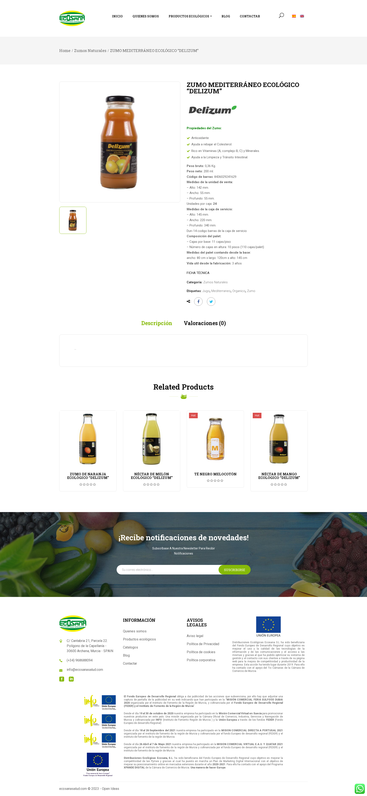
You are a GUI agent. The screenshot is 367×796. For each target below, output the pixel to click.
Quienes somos (135, 631)
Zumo (251, 291)
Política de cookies (201, 652)
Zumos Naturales (90, 50)
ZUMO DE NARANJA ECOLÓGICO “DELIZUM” (88, 476)
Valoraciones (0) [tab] (205, 323)
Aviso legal (195, 636)
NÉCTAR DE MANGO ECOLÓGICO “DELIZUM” (279, 476)
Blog (126, 655)
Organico (238, 291)
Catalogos (130, 647)
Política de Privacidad (203, 644)
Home (65, 50)
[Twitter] (210, 301)
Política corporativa (201, 660)
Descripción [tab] (156, 323)
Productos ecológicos (139, 639)
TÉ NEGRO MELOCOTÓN (215, 474)
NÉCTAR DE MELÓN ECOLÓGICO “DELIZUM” (152, 476)
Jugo (206, 291)
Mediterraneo (221, 291)
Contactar (130, 663)
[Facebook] (198, 301)
